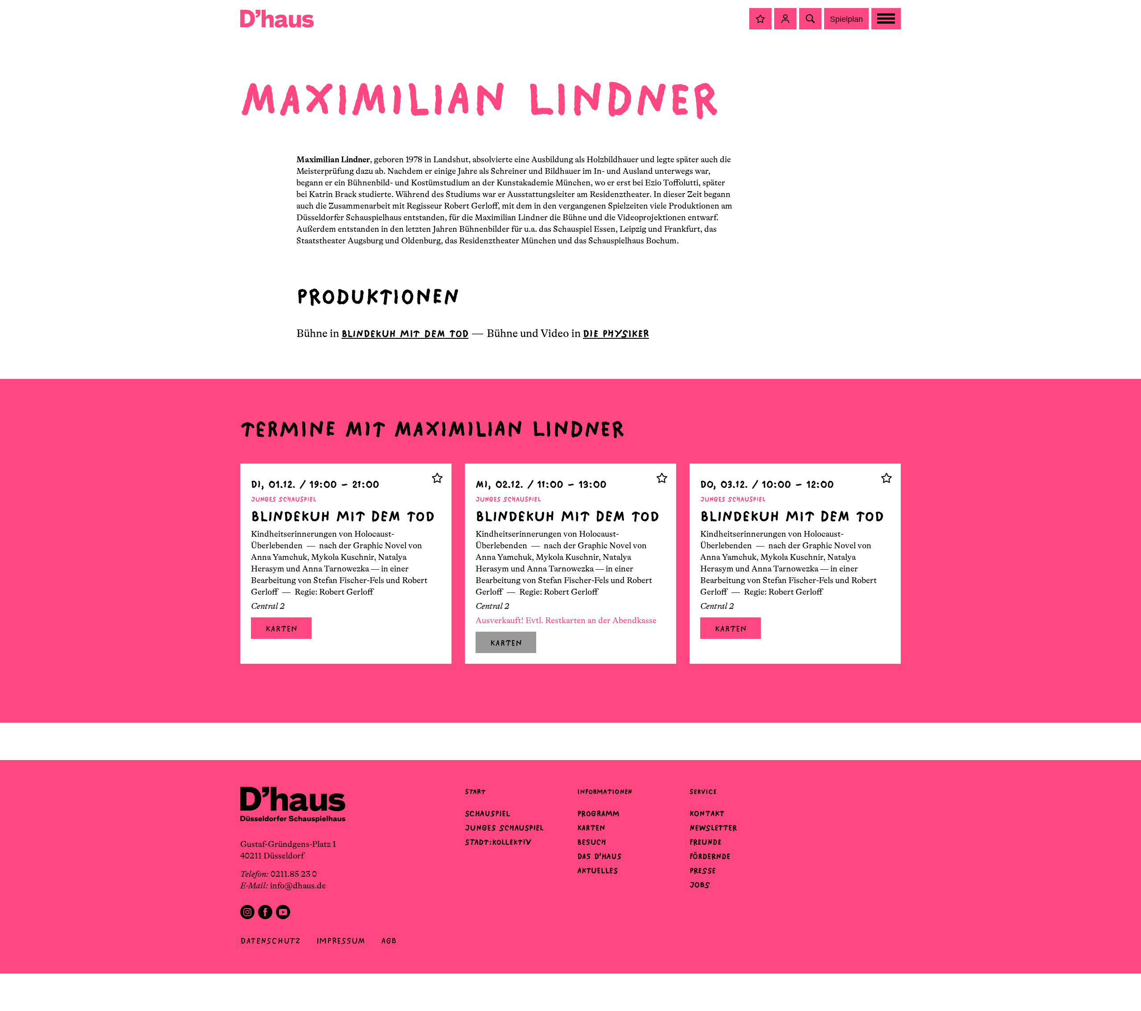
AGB (389, 941)
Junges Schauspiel (504, 827)
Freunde (706, 842)
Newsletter (713, 827)
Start (475, 791)
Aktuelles (597, 870)
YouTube (283, 912)
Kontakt (707, 813)
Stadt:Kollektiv (498, 842)
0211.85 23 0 (294, 874)
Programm (598, 813)
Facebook (265, 912)
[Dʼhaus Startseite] (277, 18)
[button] (760, 18)
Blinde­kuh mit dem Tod (404, 334)
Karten (281, 629)
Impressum (340, 941)
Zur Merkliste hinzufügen (437, 478)
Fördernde (710, 856)
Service (703, 791)
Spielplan (846, 19)
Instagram (247, 912)
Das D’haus (599, 856)
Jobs (700, 884)
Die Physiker (616, 334)
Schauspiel (487, 813)
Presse (703, 870)
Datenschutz (270, 941)
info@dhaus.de (298, 886)
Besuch (591, 842)
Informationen (604, 791)
